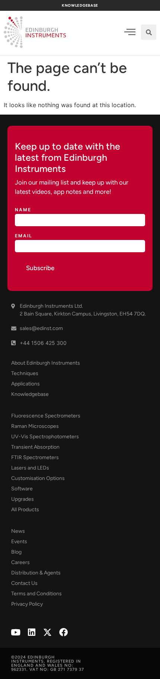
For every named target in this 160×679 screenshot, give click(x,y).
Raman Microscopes (35, 426)
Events (19, 541)
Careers (20, 562)
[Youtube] (15, 632)
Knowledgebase (30, 394)
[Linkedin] (31, 632)
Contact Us (24, 583)
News (18, 531)
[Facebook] (63, 632)
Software (22, 489)
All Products (25, 509)
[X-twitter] (47, 632)
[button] (148, 32)
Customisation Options (38, 478)
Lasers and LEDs (30, 468)
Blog (16, 552)
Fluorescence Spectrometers (45, 416)
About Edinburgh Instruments (45, 363)
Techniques (24, 373)
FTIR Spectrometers (35, 457)
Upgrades (22, 499)
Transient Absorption (35, 447)
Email (23, 236)
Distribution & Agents (36, 573)
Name (23, 210)
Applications (25, 384)
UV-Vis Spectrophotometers (45, 436)
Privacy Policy (27, 604)
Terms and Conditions (36, 593)
